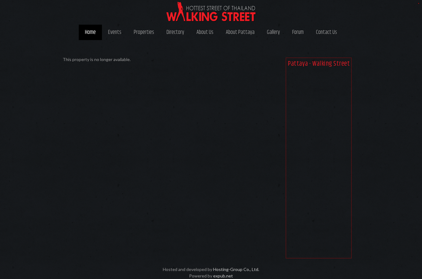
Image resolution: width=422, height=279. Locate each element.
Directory (175, 32)
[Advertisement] (319, 164)
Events (114, 32)
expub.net (223, 275)
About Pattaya (240, 32)
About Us (204, 32)
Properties (144, 32)
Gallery (273, 32)
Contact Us (326, 32)
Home (90, 32)
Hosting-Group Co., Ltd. (236, 269)
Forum (298, 32)
